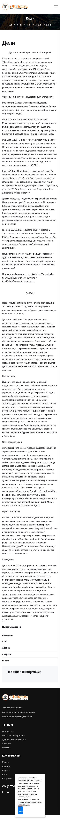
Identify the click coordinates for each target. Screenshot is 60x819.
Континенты (15, 25)
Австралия (7, 635)
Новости (6, 747)
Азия (28, 25)
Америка (6, 654)
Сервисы (6, 743)
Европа (5, 661)
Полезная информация (13, 735)
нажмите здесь (24, 805)
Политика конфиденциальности (17, 716)
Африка (6, 648)
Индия (38, 25)
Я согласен (21, 810)
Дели (49, 25)
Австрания (7, 778)
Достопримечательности (14, 739)
